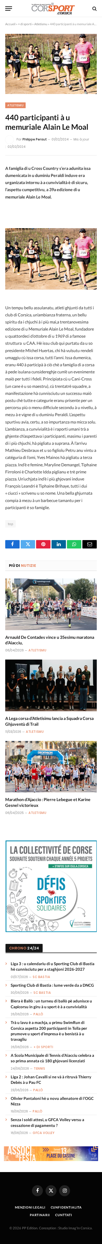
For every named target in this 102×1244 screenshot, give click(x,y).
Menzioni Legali (30, 1207)
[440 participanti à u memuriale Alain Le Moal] (51, 64)
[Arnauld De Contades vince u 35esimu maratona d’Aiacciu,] (51, 604)
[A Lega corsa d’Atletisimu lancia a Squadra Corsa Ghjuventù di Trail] (51, 685)
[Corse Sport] (53, 8)
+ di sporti (25, 24)
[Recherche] (94, 8)
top (10, 524)
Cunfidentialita (66, 1207)
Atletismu (40, 24)
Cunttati (63, 1215)
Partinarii (40, 1215)
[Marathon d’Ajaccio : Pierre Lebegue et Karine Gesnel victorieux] (51, 767)
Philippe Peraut (34, 139)
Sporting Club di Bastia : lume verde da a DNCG (52, 985)
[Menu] (8, 8)
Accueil (10, 24)
